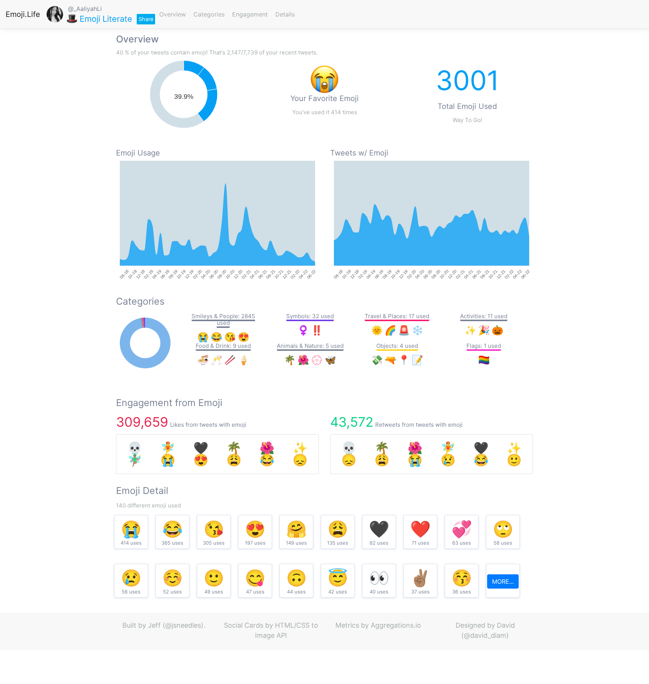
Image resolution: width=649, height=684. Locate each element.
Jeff (154, 625)
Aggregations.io (396, 625)
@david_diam (485, 635)
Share (146, 19)
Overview (172, 14)
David (506, 625)
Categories (209, 14)
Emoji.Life (23, 14)
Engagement (250, 14)
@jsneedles (183, 625)
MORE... (503, 581)
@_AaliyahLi (85, 8)
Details (285, 14)
